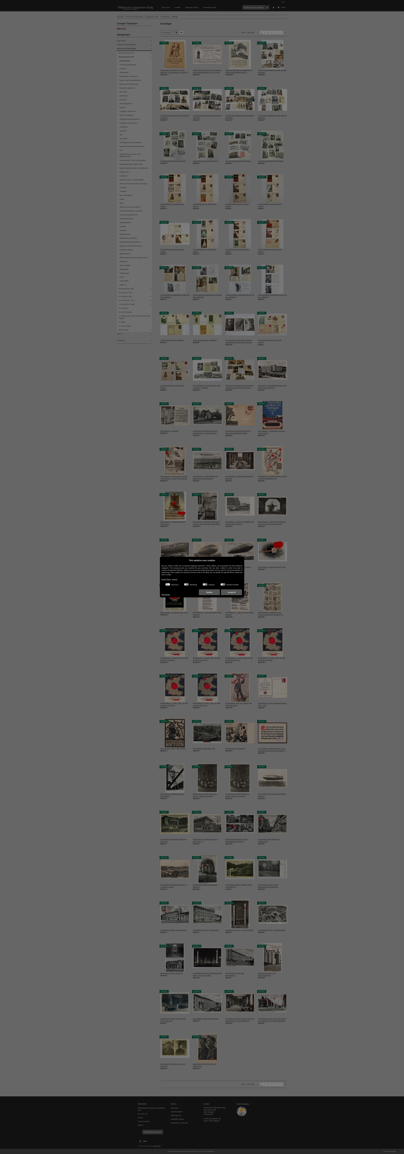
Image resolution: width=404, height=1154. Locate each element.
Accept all (231, 592)
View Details (165, 595)
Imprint (174, 579)
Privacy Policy (166, 579)
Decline (209, 592)
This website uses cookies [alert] (202, 560)
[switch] (167, 584)
